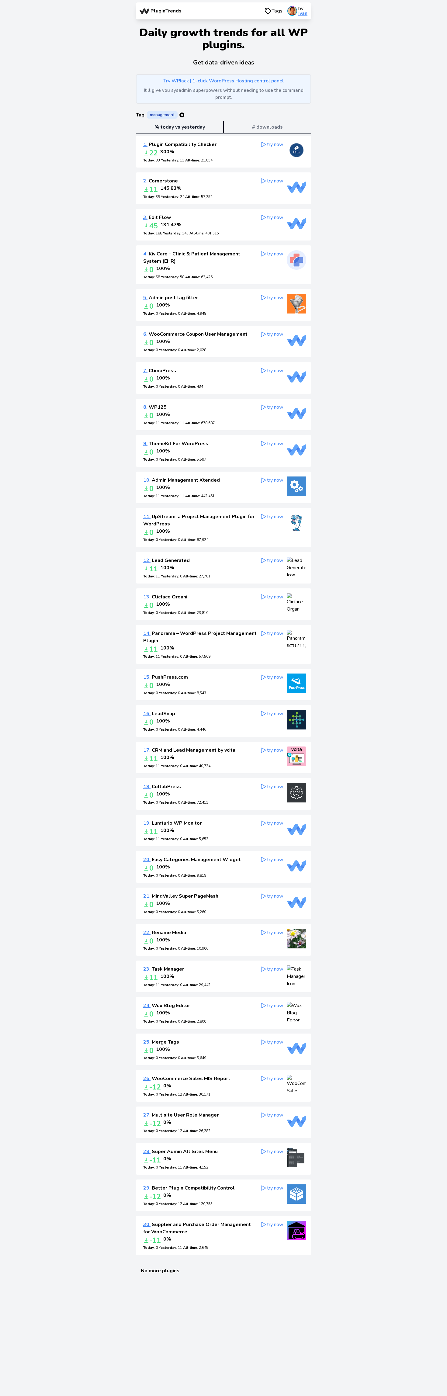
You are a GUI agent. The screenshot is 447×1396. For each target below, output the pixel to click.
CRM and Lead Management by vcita (189, 750)
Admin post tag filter (170, 297)
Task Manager (163, 969)
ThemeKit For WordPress (175, 443)
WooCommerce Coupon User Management (195, 334)
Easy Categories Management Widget (192, 859)
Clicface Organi (165, 597)
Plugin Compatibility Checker (180, 144)
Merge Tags (161, 1042)
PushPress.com (165, 677)
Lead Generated (166, 560)
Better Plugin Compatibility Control (189, 1188)
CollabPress (162, 786)
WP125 (155, 407)
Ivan (302, 13)
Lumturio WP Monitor (172, 823)
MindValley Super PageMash (180, 896)
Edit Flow (157, 217)
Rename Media (164, 932)
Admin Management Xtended (181, 480)
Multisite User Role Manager (181, 1115)
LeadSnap (159, 713)
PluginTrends (166, 11)
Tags (277, 11)
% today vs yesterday (179, 127)
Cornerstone (160, 181)
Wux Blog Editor (166, 1005)
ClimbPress (159, 370)
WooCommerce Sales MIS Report (186, 1078)
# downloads (267, 127)
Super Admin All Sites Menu (180, 1151)
